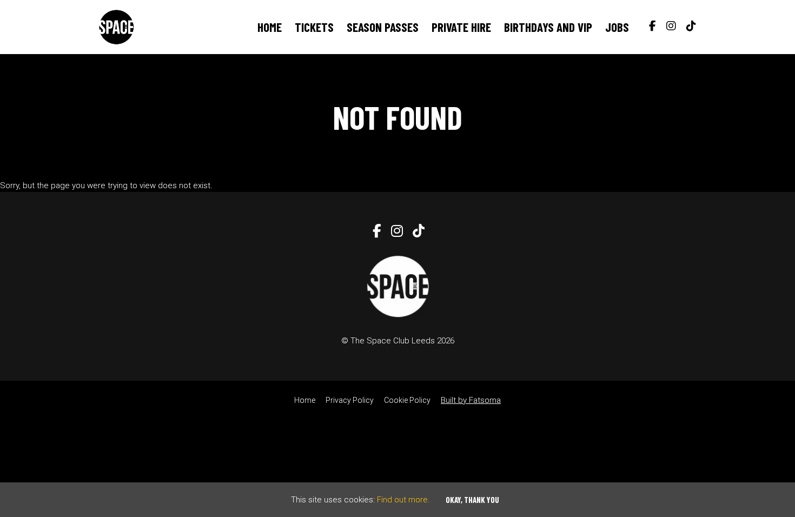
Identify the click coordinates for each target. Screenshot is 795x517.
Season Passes (383, 27)
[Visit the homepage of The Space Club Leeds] (116, 27)
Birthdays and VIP (548, 27)
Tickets (314, 27)
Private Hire (461, 27)
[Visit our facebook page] (650, 27)
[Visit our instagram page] (669, 27)
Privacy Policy (350, 400)
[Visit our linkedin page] (689, 27)
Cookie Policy (407, 400)
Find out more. (403, 500)
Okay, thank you (472, 500)
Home (269, 27)
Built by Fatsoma (471, 400)
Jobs (617, 27)
